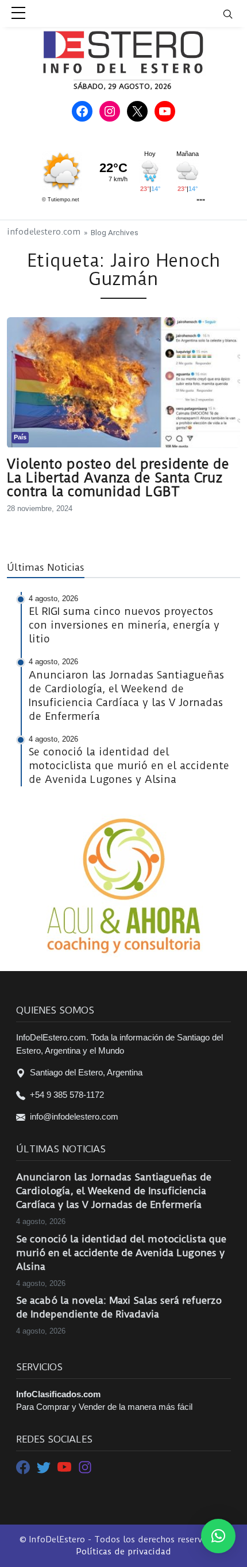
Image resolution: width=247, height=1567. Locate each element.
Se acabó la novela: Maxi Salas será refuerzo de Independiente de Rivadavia (119, 1307)
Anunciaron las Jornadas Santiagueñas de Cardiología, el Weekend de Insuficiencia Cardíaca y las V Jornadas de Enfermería (113, 1190)
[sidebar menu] (18, 14)
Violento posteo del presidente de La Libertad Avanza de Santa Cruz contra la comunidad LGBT (118, 477)
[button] (218, 1536)
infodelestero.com (43, 232)
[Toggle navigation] (235, 13)
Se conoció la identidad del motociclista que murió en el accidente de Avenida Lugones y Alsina (121, 1252)
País (20, 437)
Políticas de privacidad (123, 1551)
